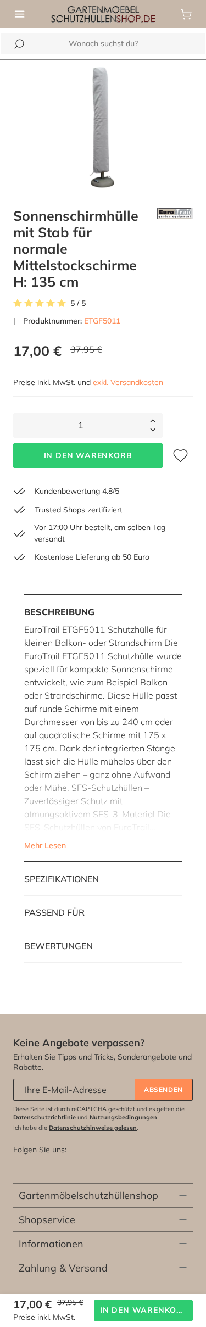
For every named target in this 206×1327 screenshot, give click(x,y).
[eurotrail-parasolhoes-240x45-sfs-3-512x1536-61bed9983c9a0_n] (103, 127)
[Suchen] (19, 44)
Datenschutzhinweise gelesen (93, 1127)
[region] (103, 127)
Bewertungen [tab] (58, 945)
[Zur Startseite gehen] (103, 13)
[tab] (103, 728)
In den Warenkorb (88, 455)
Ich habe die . (75, 1127)
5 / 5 (78, 303)
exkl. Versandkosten (128, 382)
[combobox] (103, 43)
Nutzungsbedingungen (123, 1117)
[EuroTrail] (175, 249)
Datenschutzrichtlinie (44, 1117)
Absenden (163, 1089)
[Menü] (19, 14)
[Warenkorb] (186, 14)
